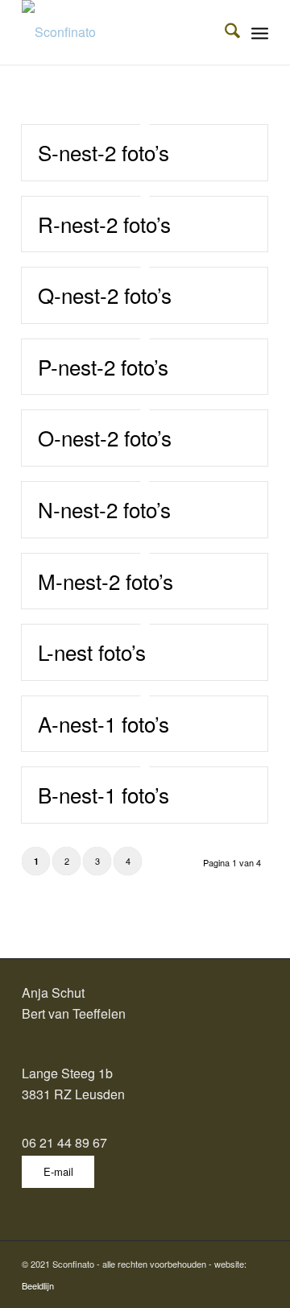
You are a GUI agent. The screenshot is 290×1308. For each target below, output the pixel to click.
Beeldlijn (38, 1285)
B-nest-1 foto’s (103, 794)
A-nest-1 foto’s (103, 723)
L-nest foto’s (92, 651)
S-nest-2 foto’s (103, 152)
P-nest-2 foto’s (103, 366)
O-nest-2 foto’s (105, 437)
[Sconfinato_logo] (120, 32)
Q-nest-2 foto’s (105, 294)
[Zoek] (224, 32)
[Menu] (259, 32)
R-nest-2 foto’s (104, 224)
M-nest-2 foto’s (105, 581)
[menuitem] (224, 32)
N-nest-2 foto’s (104, 509)
